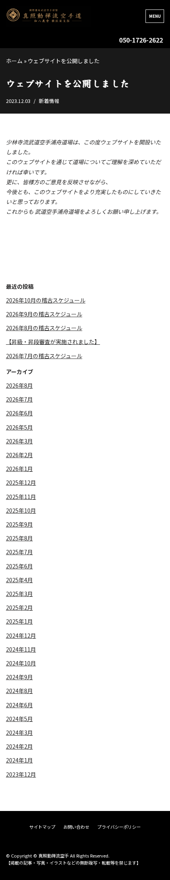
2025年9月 (19, 524)
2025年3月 (19, 594)
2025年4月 (19, 580)
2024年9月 (19, 677)
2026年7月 (19, 399)
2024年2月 (19, 746)
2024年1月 (19, 760)
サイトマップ (42, 827)
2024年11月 (21, 649)
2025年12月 (21, 482)
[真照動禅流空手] (48, 16)
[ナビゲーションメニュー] (154, 16)
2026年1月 (19, 469)
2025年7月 (19, 552)
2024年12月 (21, 635)
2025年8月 (19, 538)
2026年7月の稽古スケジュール (44, 356)
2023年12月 (21, 774)
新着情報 (49, 101)
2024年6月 (19, 705)
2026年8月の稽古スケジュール (44, 328)
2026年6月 (19, 413)
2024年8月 (19, 691)
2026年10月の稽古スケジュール (45, 300)
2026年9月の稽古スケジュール (44, 314)
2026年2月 (19, 455)
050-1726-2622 (141, 40)
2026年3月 (19, 441)
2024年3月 (19, 732)
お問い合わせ (76, 827)
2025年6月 (19, 566)
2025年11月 (21, 497)
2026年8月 (19, 385)
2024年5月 (19, 719)
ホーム (14, 61)
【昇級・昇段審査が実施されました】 (53, 342)
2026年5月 (19, 427)
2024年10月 (21, 663)
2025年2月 (19, 607)
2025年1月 (19, 621)
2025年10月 (21, 510)
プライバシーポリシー (119, 827)
